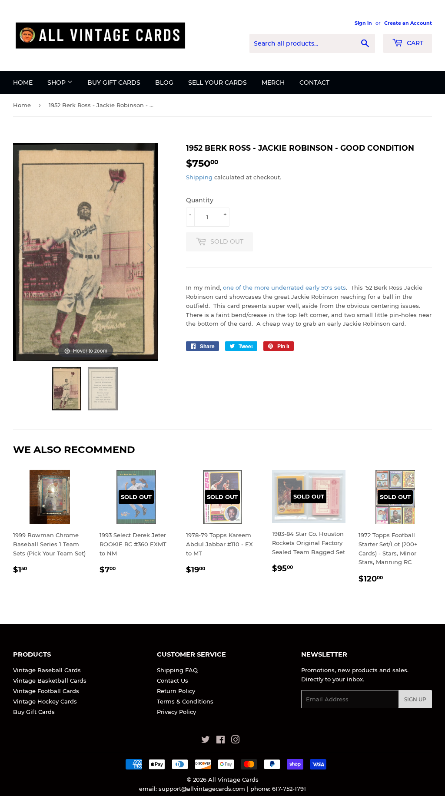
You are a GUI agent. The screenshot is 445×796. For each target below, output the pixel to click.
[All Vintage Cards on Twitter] (205, 740)
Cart (414, 43)
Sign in (363, 23)
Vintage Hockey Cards (45, 701)
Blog (164, 82)
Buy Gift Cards (113, 82)
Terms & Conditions (185, 701)
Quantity (199, 200)
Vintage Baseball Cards (47, 670)
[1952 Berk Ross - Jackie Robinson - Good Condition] (67, 388)
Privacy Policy (176, 711)
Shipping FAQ (177, 670)
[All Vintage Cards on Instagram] (235, 740)
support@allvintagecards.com (202, 788)
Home (23, 82)
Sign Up (415, 699)
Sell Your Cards (217, 82)
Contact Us (172, 680)
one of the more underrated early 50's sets (284, 287)
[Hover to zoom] (85, 251)
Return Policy (176, 690)
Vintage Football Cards (46, 690)
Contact (314, 82)
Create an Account (408, 23)
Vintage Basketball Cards (49, 680)
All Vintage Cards (233, 779)
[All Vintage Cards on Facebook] (220, 740)
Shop (57, 82)
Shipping (199, 177)
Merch (273, 82)
